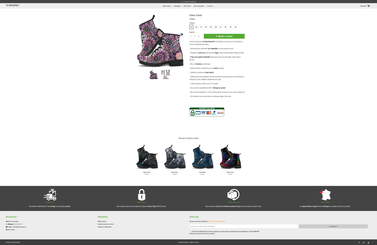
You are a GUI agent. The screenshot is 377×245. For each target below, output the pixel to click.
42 (225, 27)
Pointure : (192, 23)
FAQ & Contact (11, 229)
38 (206, 27)
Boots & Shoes (167, 6)
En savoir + (210, 6)
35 (191, 27)
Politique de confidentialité (104, 227)
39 (211, 27)
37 (201, 27)
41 (220, 27)
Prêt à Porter (187, 6)
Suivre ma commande (12, 221)
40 (216, 27)
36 (196, 27)
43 (230, 27)
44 (236, 27)
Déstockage (177, 6)
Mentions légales (102, 221)
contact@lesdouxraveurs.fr (20, 227)
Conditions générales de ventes (106, 224)
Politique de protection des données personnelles (202, 233)
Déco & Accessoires (199, 6)
